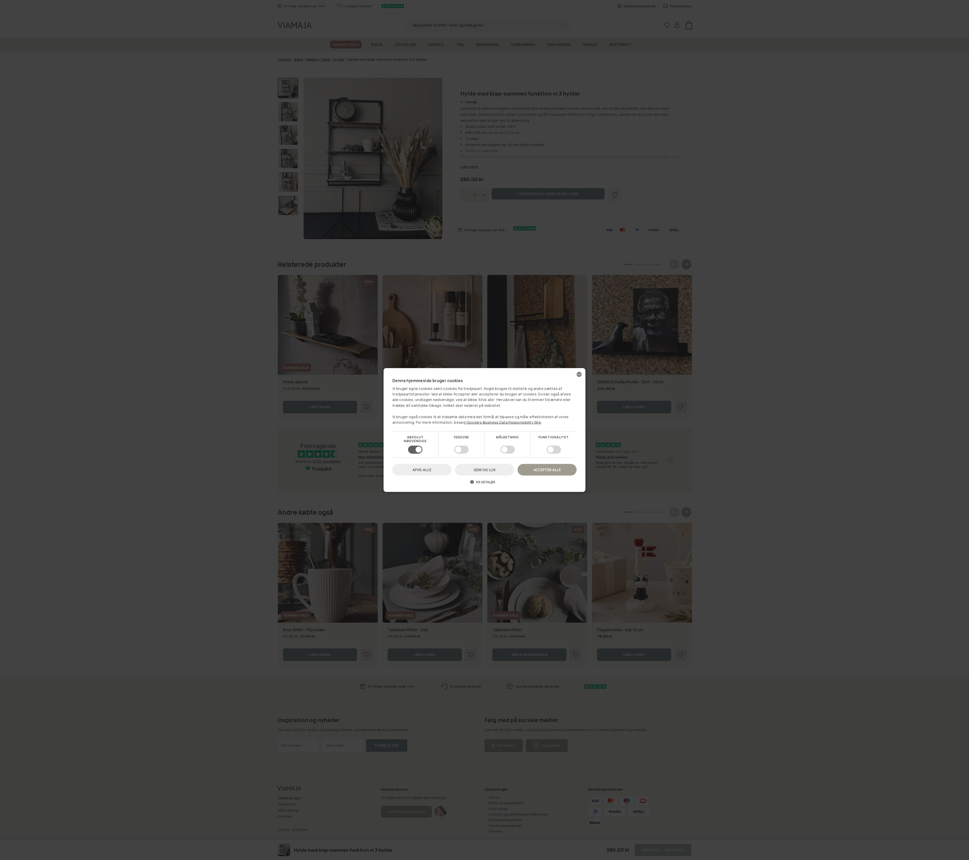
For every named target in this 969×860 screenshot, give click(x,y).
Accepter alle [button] (547, 469)
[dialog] (484, 430)
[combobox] (579, 374)
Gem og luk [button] (485, 469)
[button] (484, 483)
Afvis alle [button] (422, 469)
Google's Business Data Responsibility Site (503, 422)
